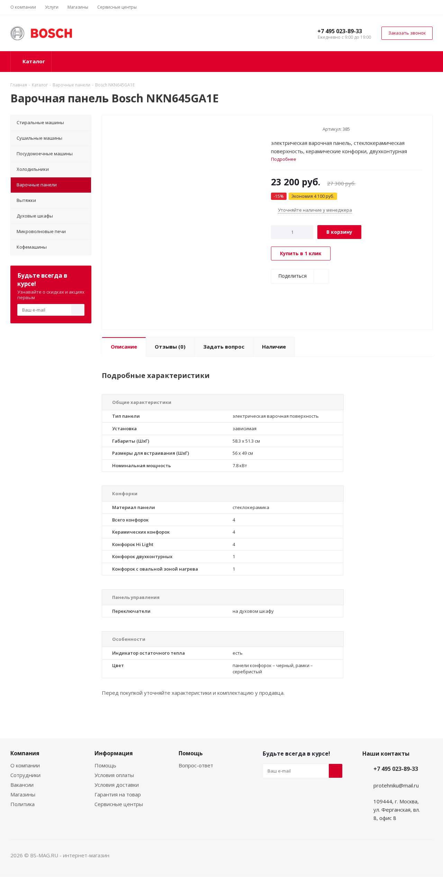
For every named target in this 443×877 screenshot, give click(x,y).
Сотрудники (25, 775)
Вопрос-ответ (196, 765)
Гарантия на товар (117, 794)
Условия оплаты (114, 775)
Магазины (22, 794)
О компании (25, 765)
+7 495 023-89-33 (339, 31)
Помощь (105, 765)
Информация (113, 753)
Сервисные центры (118, 804)
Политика (22, 804)
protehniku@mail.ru (396, 785)
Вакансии (22, 784)
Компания (24, 753)
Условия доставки (116, 784)
